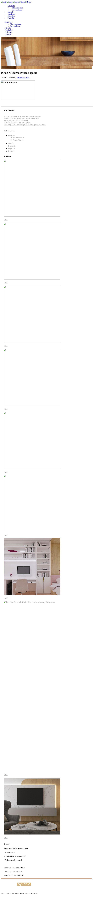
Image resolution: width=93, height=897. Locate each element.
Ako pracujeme (18, 137)
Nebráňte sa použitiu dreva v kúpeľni (17, 123)
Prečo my (11, 135)
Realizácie (12, 146)
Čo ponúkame (18, 140)
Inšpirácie (11, 148)
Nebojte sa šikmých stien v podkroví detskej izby (21, 118)
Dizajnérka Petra (23, 78)
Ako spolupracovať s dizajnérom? (16, 120)
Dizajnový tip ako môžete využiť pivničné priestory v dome (25, 125)
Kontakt (11, 151)
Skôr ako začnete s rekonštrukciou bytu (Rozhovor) (22, 116)
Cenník (10, 143)
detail (5, 220)
